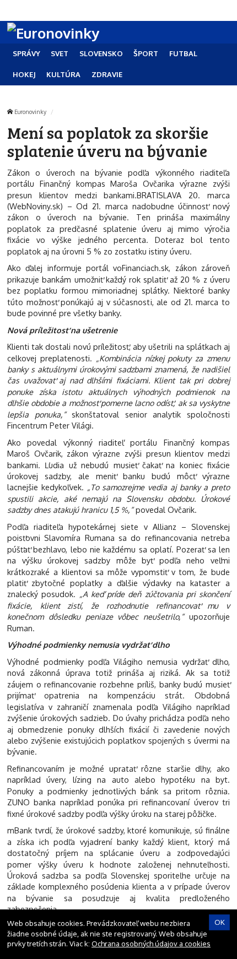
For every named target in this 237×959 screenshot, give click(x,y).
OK (219, 922)
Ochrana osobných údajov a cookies (151, 943)
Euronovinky (30, 111)
